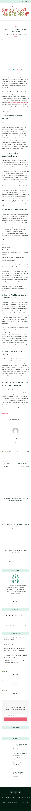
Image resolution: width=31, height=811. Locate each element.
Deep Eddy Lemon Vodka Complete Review (20, 754)
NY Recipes (16, 804)
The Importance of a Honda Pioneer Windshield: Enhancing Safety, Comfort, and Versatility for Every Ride (15, 650)
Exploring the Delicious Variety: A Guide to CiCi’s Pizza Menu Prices (15, 499)
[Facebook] (11, 792)
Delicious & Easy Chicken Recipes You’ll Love (20, 745)
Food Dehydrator (15, 419)
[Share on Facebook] (9, 69)
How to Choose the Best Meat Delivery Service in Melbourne (15, 525)
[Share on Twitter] (13, 69)
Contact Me (16, 797)
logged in (10, 561)
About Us (8, 797)
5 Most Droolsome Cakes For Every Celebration (6, 465)
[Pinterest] (17, 69)
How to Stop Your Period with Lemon (19, 764)
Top (16, 807)
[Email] (21, 69)
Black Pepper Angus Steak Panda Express (18, 773)
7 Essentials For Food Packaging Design (15, 550)
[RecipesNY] (15, 11)
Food (15, 26)
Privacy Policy (26, 797)
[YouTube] (19, 792)
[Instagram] (15, 792)
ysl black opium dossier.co (18, 597)
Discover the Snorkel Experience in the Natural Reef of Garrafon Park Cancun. (23, 465)
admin (7, 34)
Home (2, 797)
